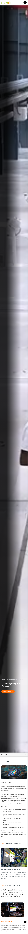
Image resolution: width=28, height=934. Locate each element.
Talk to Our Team (7, 691)
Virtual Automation (12, 679)
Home (3, 679)
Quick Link (4, 754)
